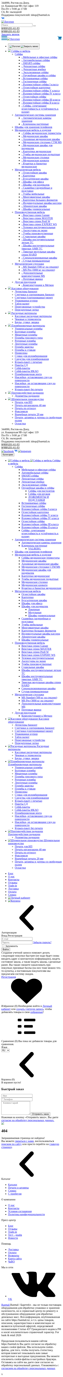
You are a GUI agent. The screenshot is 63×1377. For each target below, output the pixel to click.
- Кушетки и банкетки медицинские (34, 165)
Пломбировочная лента (28, 374)
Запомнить (11, 946)
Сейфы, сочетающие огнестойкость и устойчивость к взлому (40, 533)
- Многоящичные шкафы (36, 197)
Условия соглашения (20, 1211)
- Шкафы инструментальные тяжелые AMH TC (38, 247)
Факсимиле (21, 411)
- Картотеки (28, 175)
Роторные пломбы (25, 340)
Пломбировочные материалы (28, 325)
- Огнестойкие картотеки (36, 87)
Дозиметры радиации (27, 395)
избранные (36, 1012)
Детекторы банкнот (26, 291)
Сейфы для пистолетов (41, 490)
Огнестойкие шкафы (33, 594)
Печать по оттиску (25, 408)
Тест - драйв (15, 1234)
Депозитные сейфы (33, 478)
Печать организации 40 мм (30, 405)
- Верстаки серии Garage (36, 215)
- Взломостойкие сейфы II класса (40, 102)
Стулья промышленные (35, 691)
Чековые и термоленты (28, 319)
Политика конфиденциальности (26, 1214)
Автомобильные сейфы (35, 472)
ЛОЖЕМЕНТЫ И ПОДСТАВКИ (38, 498)
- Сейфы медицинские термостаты (41, 133)
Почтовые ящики (31, 709)
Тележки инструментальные (38, 658)
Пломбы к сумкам (25, 349)
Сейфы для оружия (39, 493)
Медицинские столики (35, 582)
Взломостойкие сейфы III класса (40, 524)
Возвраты (13, 1255)
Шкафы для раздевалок (35, 606)
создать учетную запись (30, 1009)
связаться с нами (24, 1141)
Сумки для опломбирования (31, 356)
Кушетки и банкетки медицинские (41, 588)
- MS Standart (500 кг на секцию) (40, 266)
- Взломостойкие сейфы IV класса (41, 93)
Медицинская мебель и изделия (33, 130)
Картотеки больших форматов (39, 630)
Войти (6, 949)
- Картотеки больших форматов (40, 200)
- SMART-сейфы (31, 63)
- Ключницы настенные (35, 124)
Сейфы (19, 54)
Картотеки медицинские (36, 576)
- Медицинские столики (35, 157)
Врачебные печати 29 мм (29, 414)
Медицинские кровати (35, 585)
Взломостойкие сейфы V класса (40, 515)
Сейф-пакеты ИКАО (26, 371)
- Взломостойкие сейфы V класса (41, 90)
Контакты (13, 879)
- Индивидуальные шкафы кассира (41, 203)
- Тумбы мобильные (33, 193)
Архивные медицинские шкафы (40, 563)
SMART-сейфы (30, 475)
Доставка (13, 888)
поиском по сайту (11, 1144)
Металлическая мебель (28, 169)
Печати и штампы (18, 1187)
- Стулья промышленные (36, 260)
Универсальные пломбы (29, 328)
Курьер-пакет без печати (29, 389)
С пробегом (15, 1193)
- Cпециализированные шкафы (39, 257)
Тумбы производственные (37, 664)
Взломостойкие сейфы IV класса (40, 518)
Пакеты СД (21, 365)
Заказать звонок (10, 34)
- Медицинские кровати (35, 160)
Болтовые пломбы (25, 331)
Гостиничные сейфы (33, 506)
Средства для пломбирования (32, 359)
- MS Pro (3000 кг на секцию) (38, 269)
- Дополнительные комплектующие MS (33, 274)
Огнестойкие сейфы (33, 521)
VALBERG (34, 548)
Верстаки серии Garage (35, 645)
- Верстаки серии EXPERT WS (39, 224)
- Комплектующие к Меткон (38, 285)
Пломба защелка (24, 346)
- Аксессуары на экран (34, 230)
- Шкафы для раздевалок (36, 184)
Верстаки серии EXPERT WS (38, 655)
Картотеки (28, 597)
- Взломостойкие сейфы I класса (40, 84)
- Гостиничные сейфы (34, 81)
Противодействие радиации (27, 392)
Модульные (34, 612)
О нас (11, 876)
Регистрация (8, 977)
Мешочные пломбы (26, 334)
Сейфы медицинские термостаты (41, 557)
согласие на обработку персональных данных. (27, 1120)
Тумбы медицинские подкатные (40, 579)
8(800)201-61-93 (10, 28)
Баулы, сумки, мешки (27, 322)
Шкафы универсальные (41, 615)
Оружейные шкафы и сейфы (38, 487)
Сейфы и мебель (20, 51)
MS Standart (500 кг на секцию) (39, 697)
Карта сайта (15, 1258)
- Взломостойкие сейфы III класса (41, 99)
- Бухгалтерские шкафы (35, 178)
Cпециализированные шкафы (39, 688)
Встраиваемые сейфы (34, 503)
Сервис (12, 894)
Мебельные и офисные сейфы (39, 469)
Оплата (12, 891)
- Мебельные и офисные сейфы (39, 57)
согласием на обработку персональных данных (28, 1368)
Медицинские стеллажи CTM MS (41, 566)
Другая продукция (25, 282)
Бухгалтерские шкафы (34, 600)
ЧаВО (11, 1261)
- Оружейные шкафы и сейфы (39, 75)
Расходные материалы (24, 313)
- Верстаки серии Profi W (36, 221)
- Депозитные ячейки (34, 69)
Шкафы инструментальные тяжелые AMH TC (37, 678)
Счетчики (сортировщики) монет (34, 297)
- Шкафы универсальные (36, 209)
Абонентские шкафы (33, 636)
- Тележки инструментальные (38, 227)
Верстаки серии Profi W (35, 652)
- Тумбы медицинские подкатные (41, 154)
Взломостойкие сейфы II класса (40, 527)
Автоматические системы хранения (35, 114)
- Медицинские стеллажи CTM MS (42, 142)
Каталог (12, 1184)
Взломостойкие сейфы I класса (39, 509)
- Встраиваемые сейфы (35, 78)
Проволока (21, 353)
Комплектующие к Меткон (37, 715)
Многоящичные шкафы (35, 627)
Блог (10, 873)
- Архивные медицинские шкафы (41, 139)
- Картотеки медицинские (36, 151)
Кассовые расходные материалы (33, 316)
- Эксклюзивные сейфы (35, 72)
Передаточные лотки (27, 309)
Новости (13, 1238)
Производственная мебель (30, 212)
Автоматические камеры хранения (41, 542)
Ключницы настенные (34, 545)
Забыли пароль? (42, 942)
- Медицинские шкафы (35, 136)
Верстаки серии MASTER (36, 648)
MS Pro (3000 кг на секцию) (37, 700)
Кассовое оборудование (25, 288)
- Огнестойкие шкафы (34, 172)
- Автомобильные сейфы (36, 60)
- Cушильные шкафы (34, 236)
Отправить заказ (40, 1114)
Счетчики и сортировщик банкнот (34, 294)
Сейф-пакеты (22, 368)
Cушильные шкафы (33, 667)
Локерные (34, 609)
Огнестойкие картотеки (35, 512)
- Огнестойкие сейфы (34, 96)
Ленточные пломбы (26, 343)
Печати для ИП (23, 402)
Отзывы (12, 882)
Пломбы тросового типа (29, 337)
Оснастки (20, 423)
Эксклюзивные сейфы (34, 484)
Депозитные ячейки (33, 481)
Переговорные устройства (30, 306)
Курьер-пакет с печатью (28, 362)
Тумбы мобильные (32, 624)
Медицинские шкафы (34, 560)
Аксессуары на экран (34, 661)
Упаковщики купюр (26, 300)
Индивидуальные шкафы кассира (41, 633)
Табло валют (22, 303)
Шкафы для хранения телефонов (33, 127)
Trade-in (12, 885)
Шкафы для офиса (32, 603)
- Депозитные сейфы (33, 66)
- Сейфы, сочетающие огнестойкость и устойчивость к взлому (40, 108)
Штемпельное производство (27, 399)
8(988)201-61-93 (10, 31)
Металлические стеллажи (29, 263)
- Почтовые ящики (32, 279)
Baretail (5, 1304)
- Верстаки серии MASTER (37, 218)
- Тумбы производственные (37, 233)
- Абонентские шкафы (34, 206)
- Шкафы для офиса (33, 181)
